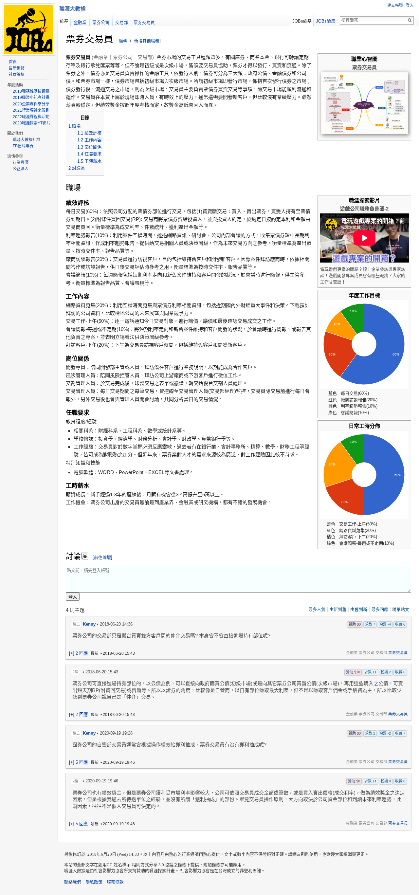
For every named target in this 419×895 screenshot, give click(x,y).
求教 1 (370, 733)
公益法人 (20, 169)
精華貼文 (400, 609)
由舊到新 (358, 609)
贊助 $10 (353, 672)
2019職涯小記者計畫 (31, 97)
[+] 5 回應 (78, 762)
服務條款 (115, 882)
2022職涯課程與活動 (31, 117)
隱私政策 (93, 882)
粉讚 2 (386, 672)
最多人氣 (316, 609)
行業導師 (20, 162)
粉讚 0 (386, 781)
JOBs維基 (302, 21)
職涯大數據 (72, 8)
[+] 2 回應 (78, 653)
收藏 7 (400, 733)
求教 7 (370, 624)
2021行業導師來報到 (31, 110)
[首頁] (28, 52)
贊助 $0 (355, 624)
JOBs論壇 (325, 21)
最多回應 (379, 609)
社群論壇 (17, 74)
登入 (410, 5)
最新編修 (17, 68)
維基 (64, 21)
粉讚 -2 (385, 733)
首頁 (13, 62)
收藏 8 (400, 781)
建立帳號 (395, 5)
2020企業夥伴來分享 (31, 104)
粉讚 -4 (385, 624)
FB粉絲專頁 (23, 146)
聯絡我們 (72, 882)
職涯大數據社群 (26, 139)
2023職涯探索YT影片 (31, 123)
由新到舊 (337, 609)
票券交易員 (398, 653)
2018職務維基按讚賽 (31, 91)
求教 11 (370, 672)
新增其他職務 (146, 40)
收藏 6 (400, 624)
